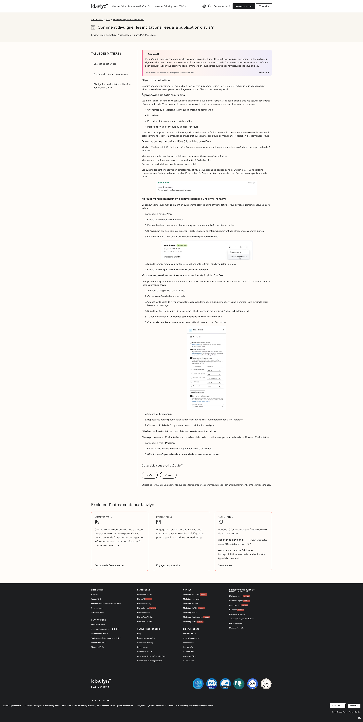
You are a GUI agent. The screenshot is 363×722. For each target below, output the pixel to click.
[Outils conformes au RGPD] (266, 683)
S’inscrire (264, 6)
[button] (207, 188)
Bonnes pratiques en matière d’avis (128, 19)
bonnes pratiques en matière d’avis (199, 135)
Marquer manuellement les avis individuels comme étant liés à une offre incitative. (184, 156)
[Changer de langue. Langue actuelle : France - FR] (204, 6)
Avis (108, 19)
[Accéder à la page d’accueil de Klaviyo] (99, 6)
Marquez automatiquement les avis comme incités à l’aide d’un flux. (177, 160)
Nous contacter (244, 6)
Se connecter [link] (225, 565)
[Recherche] (210, 6)
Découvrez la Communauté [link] (109, 565)
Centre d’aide (97, 19)
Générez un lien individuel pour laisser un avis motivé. (169, 164)
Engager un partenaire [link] (168, 565)
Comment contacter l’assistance (253, 484)
